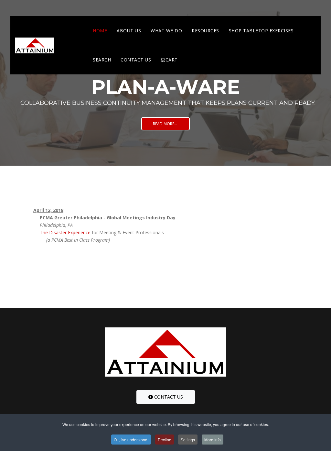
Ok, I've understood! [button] (131, 439)
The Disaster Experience (65, 232)
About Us (129, 31)
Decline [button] (164, 439)
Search (102, 60)
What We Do (166, 31)
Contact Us (136, 60)
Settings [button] (188, 439)
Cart (172, 60)
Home (100, 31)
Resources (205, 31)
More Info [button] (212, 439)
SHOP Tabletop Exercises (261, 31)
